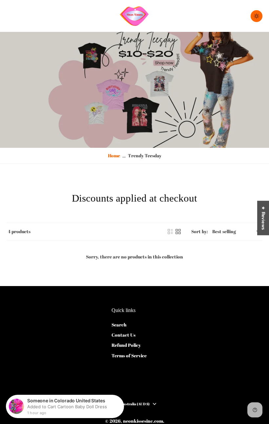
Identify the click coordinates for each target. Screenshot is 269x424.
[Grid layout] (178, 231)
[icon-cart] (238, 16)
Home (114, 155)
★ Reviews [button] (263, 218)
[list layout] (170, 231)
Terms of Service (129, 355)
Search (119, 325)
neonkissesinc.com (143, 421)
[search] (224, 16)
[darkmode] (256, 16)
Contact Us (123, 335)
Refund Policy (126, 345)
